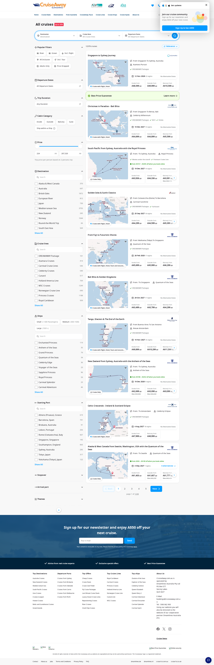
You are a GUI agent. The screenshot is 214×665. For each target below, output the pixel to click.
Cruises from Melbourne (65, 593)
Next (154, 488)
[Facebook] (158, 629)
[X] (163, 629)
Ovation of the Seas (138, 578)
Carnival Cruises (112, 582)
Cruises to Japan (38, 597)
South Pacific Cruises (40, 589)
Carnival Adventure (138, 597)
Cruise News (162, 638)
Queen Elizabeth (137, 589)
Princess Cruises (112, 586)
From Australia (71, 15)
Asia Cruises (37, 593)
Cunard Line (111, 597)
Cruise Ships (112, 15)
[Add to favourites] (125, 62)
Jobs (51, 661)
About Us (136, 15)
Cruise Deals (46, 15)
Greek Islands (37, 608)
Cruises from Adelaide (65, 586)
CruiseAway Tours (86, 15)
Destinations (58, 15)
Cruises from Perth (63, 597)
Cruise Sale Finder (88, 586)
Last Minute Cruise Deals (90, 593)
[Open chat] (208, 660)
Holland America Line (114, 589)
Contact (35, 661)
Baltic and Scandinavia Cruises (43, 604)
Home (36, 15)
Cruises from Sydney (64, 578)
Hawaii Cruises (38, 601)
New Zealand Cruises (40, 582)
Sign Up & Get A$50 (184, 28)
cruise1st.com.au (162, 661)
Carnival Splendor (138, 604)
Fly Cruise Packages (89, 589)
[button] (59, 47)
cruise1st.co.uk (176, 661)
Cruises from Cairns (64, 589)
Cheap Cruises (87, 578)
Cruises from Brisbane (65, 582)
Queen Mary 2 (137, 593)
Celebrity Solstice (138, 586)
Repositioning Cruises (89, 601)
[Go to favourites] (152, 5)
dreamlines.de (136, 661)
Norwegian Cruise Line (115, 593)
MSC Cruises (111, 601)
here (135, 547)
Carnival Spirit (136, 608)
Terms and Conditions (63, 661)
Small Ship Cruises (88, 608)
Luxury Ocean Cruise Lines (91, 597)
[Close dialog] (206, 5)
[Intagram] (169, 629)
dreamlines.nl (148, 661)
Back (110, 488)
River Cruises (86, 604)
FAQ (87, 661)
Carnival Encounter (138, 601)
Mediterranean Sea (39, 586)
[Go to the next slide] (174, 178)
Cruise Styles (125, 15)
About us (44, 661)
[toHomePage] (49, 5)
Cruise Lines (100, 15)
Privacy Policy (78, 661)
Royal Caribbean (112, 578)
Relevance (170, 46)
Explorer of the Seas (139, 582)
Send (129, 540)
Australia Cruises (38, 578)
